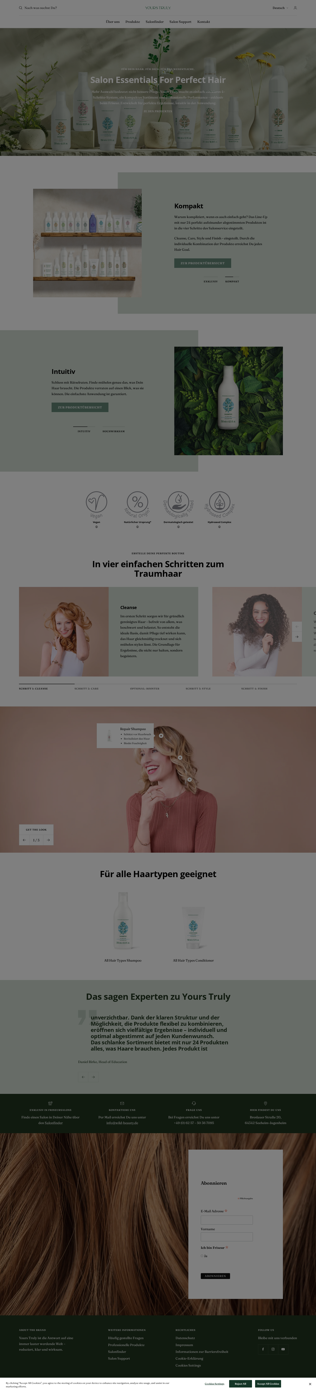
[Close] (310, 1384)
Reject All (240, 1383)
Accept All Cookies (268, 1383)
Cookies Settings (214, 1383)
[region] (158, 1384)
